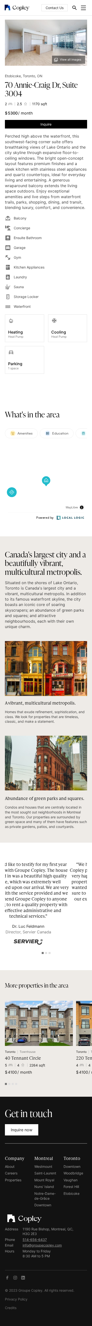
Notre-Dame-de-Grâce (45, 1195)
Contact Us (55, 8)
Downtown (42, 1205)
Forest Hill (71, 1186)
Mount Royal (44, 1180)
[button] (82, 8)
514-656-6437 (35, 1239)
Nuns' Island (44, 1186)
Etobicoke (71, 1193)
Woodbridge (73, 1173)
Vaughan (71, 1180)
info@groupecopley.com (42, 1245)
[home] (17, 8)
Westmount (43, 1166)
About (9, 1166)
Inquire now (21, 1129)
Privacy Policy (16, 1299)
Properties (13, 1180)
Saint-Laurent (45, 1173)
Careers (11, 1173)
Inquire (46, 124)
